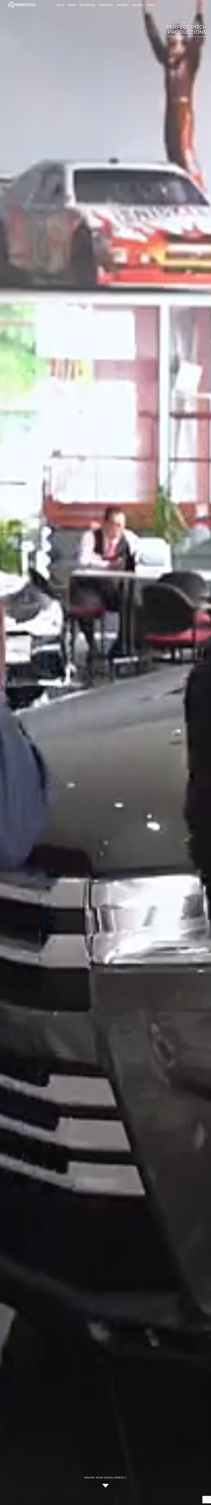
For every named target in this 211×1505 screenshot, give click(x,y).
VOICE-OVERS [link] (137, 5)
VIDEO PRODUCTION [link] (87, 5)
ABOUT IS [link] (60, 5)
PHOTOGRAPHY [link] (123, 5)
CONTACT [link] (150, 5)
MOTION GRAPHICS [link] (106, 5)
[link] (23, 8)
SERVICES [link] (72, 5)
